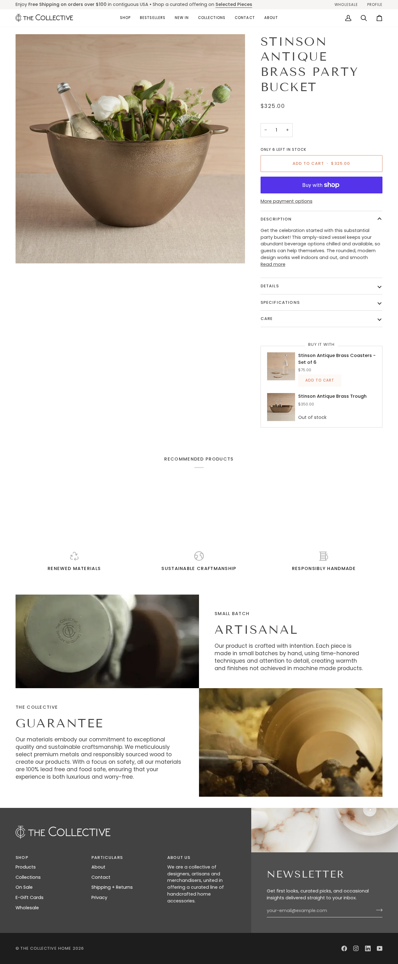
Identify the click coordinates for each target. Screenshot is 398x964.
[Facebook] (344, 948)
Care (267, 319)
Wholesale (27, 908)
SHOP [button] (22, 857)
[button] (125, 18)
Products (26, 867)
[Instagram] (356, 948)
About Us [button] (178, 857)
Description (276, 219)
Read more (273, 264)
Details (270, 286)
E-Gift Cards (30, 897)
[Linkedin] (368, 948)
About (98, 867)
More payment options (286, 201)
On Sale (24, 887)
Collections (28, 877)
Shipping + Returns (112, 887)
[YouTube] (379, 948)
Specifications (280, 302)
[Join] (377, 910)
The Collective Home (46, 948)
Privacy (99, 897)
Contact (100, 877)
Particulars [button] (107, 857)
